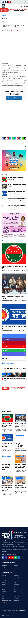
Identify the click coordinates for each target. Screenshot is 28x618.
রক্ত (15, 591)
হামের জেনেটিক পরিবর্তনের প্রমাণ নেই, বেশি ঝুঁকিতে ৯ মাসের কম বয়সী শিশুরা (20, 466)
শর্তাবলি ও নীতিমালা (19, 614)
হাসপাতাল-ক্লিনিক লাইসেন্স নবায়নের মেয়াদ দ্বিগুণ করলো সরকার (7, 445)
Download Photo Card (14, 98)
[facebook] (3, 557)
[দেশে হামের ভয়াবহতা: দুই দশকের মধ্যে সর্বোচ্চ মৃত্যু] (14, 375)
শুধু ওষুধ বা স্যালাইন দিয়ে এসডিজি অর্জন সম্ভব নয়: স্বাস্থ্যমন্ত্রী (20, 425)
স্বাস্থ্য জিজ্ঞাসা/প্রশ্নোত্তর (6, 600)
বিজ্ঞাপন (3, 615)
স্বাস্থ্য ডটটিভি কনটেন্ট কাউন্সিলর (6, 26)
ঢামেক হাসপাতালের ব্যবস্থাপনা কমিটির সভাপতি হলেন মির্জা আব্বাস (20, 487)
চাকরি (3, 577)
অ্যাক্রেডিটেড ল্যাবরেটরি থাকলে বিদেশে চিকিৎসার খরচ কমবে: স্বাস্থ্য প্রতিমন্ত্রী (7, 488)
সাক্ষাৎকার (3, 598)
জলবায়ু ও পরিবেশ (17, 577)
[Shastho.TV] (3, 6)
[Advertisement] (14, 48)
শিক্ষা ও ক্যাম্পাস (17, 596)
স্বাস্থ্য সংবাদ (16, 600)
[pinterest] (9, 557)
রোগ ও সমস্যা (16, 593)
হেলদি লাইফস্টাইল (5, 567)
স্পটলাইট (16, 598)
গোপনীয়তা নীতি (11, 614)
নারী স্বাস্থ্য (4, 582)
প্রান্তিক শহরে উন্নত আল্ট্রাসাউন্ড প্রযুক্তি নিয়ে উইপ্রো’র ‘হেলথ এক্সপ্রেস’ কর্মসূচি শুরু (17, 199)
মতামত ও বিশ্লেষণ (5, 589)
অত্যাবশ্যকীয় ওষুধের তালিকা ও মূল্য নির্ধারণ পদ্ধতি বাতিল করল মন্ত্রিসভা (16, 206)
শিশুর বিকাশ (16, 565)
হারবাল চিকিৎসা (4, 603)
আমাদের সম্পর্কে (4, 614)
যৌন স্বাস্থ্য (4, 591)
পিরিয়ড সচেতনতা (4, 565)
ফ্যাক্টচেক (3, 584)
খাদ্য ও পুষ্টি (16, 575)
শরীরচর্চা (3, 596)
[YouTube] (12, 557)
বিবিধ (2, 587)
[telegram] (19, 557)
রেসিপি (3, 593)
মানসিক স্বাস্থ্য (16, 589)
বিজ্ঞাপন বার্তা (4, 575)
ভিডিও (15, 587)
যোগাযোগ (7, 615)
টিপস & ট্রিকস (17, 580)
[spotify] (15, 557)
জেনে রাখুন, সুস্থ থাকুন (6, 580)
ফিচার (15, 582)
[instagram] (6, 557)
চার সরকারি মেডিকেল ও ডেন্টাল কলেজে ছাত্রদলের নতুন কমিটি (15, 178)
